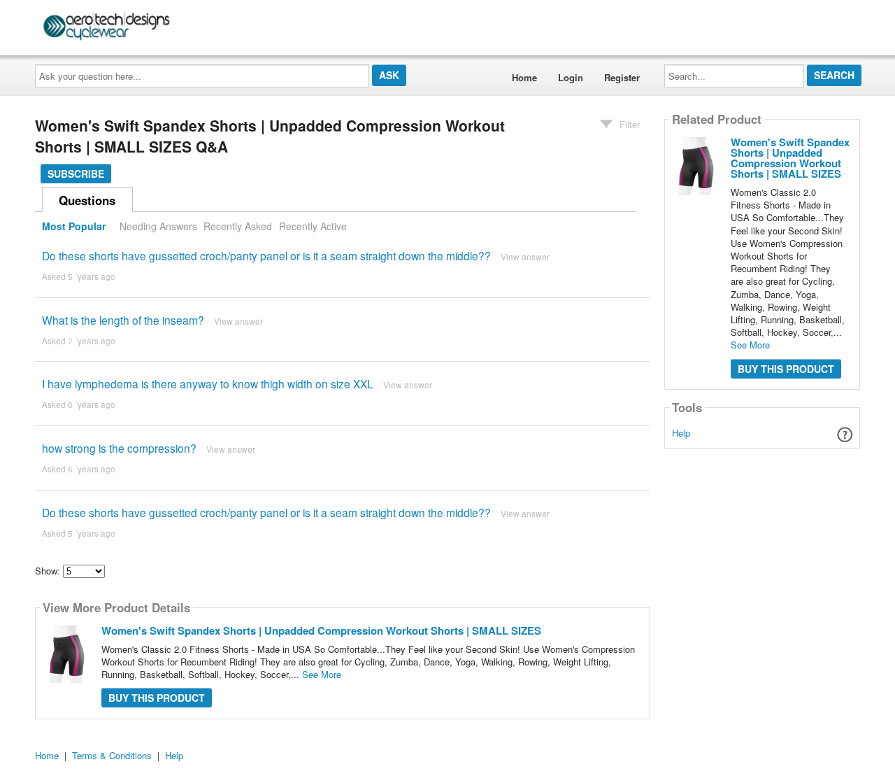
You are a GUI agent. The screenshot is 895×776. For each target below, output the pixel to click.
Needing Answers (158, 226)
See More (321, 674)
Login (570, 77)
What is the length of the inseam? (123, 319)
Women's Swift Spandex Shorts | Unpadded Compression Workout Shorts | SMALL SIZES (321, 630)
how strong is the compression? (119, 448)
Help (681, 432)
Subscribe (76, 174)
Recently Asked (237, 226)
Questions (87, 200)
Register (622, 77)
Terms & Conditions (112, 755)
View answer (525, 256)
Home (524, 77)
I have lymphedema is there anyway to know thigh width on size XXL (207, 383)
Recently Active (313, 226)
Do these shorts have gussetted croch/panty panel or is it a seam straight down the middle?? (266, 255)
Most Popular (74, 226)
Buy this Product (156, 698)
